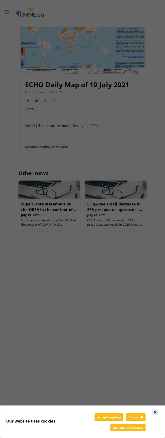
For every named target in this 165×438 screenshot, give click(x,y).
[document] (82, 422)
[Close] (155, 412)
